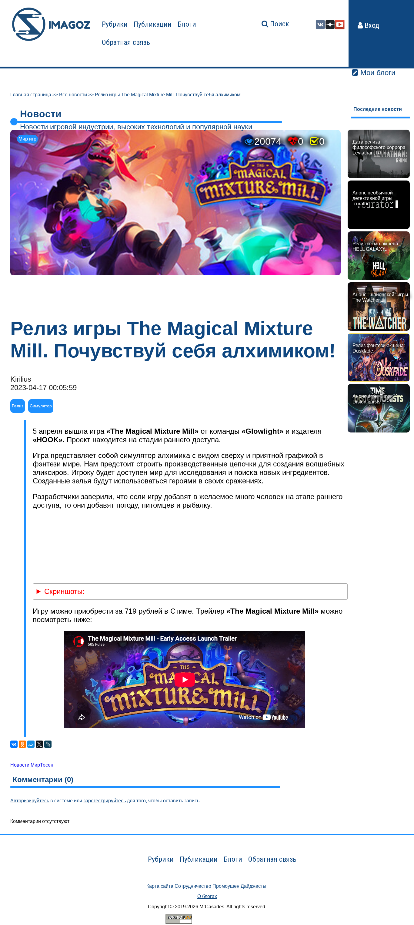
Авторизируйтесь (29, 800)
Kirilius (20, 379)
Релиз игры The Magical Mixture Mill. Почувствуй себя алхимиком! (168, 94)
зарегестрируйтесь (104, 800)
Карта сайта (159, 886)
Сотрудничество (193, 886)
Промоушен (225, 886)
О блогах (207, 896)
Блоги (187, 24)
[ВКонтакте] (14, 744)
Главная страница (30, 94)
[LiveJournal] (48, 744)
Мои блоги (376, 72)
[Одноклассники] (22, 744)
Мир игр (27, 138)
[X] (39, 744)
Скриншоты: (64, 591)
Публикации (153, 24)
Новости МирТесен (31, 765)
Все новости (73, 94)
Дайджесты (253, 886)
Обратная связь (126, 42)
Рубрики (115, 24)
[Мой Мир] (31, 744)
